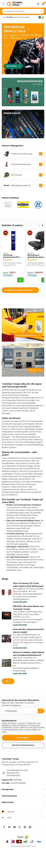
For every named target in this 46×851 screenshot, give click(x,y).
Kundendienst (23, 738)
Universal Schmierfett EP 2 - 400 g (12, 256)
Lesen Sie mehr (20, 602)
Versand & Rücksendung (23, 745)
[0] (43, 3)
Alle (6, 681)
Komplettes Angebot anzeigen (19, 290)
